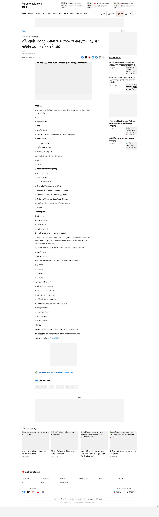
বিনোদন (66, 13)
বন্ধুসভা (101, 479)
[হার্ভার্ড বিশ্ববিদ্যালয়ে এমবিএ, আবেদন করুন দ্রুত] (131, 146)
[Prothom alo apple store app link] (131, 492)
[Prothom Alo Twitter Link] (29, 492)
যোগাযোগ (90, 499)
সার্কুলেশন (74, 499)
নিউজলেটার (99, 499)
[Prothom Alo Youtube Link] (38, 492)
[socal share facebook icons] (82, 58)
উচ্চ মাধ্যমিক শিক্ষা (72, 387)
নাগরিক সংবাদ (26, 479)
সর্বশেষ (24, 13)
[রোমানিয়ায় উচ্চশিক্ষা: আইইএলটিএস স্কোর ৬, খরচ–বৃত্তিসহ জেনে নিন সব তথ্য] (131, 70)
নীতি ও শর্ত (82, 499)
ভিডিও (85, 13)
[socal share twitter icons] (86, 58)
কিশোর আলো (45, 479)
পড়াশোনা (59, 387)
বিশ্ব (44, 13)
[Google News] (43, 492)
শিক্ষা (24, 31)
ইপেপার (24, 482)
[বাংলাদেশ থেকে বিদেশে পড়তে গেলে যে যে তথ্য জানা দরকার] (35, 440)
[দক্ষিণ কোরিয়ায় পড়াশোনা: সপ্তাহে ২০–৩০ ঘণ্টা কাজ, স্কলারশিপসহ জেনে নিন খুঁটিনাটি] (131, 87)
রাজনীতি (38, 13)
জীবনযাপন (79, 13)
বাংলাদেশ (30, 13)
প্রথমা (42, 482)
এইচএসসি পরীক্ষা (41, 387)
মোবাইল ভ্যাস (64, 482)
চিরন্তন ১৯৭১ (121, 479)
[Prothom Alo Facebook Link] (24, 492)
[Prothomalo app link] (118, 492)
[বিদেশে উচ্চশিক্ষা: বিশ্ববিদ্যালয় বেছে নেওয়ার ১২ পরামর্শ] (64, 440)
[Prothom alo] (34, 5)
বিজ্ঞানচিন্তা (63, 479)
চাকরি (72, 13)
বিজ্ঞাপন (67, 499)
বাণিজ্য (48, 13)
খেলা (60, 13)
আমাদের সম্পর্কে (58, 499)
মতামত (54, 13)
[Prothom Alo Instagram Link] (34, 492)
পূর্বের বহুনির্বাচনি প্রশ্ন (54, 338)
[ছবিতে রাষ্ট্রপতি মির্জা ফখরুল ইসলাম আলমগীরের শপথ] (64, 5)
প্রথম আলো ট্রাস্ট (84, 479)
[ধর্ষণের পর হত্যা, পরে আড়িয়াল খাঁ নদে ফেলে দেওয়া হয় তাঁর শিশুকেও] (117, 5)
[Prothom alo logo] (31, 472)
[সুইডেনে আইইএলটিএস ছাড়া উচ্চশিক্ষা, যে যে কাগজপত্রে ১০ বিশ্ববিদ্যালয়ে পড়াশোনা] (131, 131)
